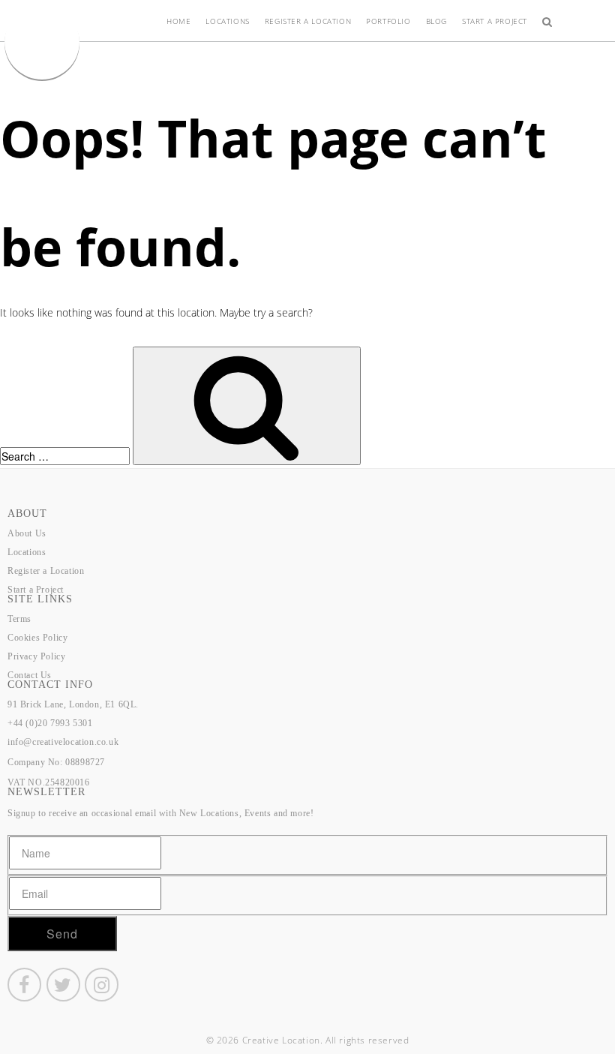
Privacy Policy (36, 656)
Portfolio (388, 21)
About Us (27, 533)
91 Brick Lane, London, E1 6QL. (73, 704)
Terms (20, 619)
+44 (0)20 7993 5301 (50, 723)
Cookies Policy (38, 637)
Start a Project (494, 21)
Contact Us (30, 675)
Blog (436, 21)
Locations (227, 21)
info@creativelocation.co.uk (63, 742)
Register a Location (308, 21)
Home (178, 21)
